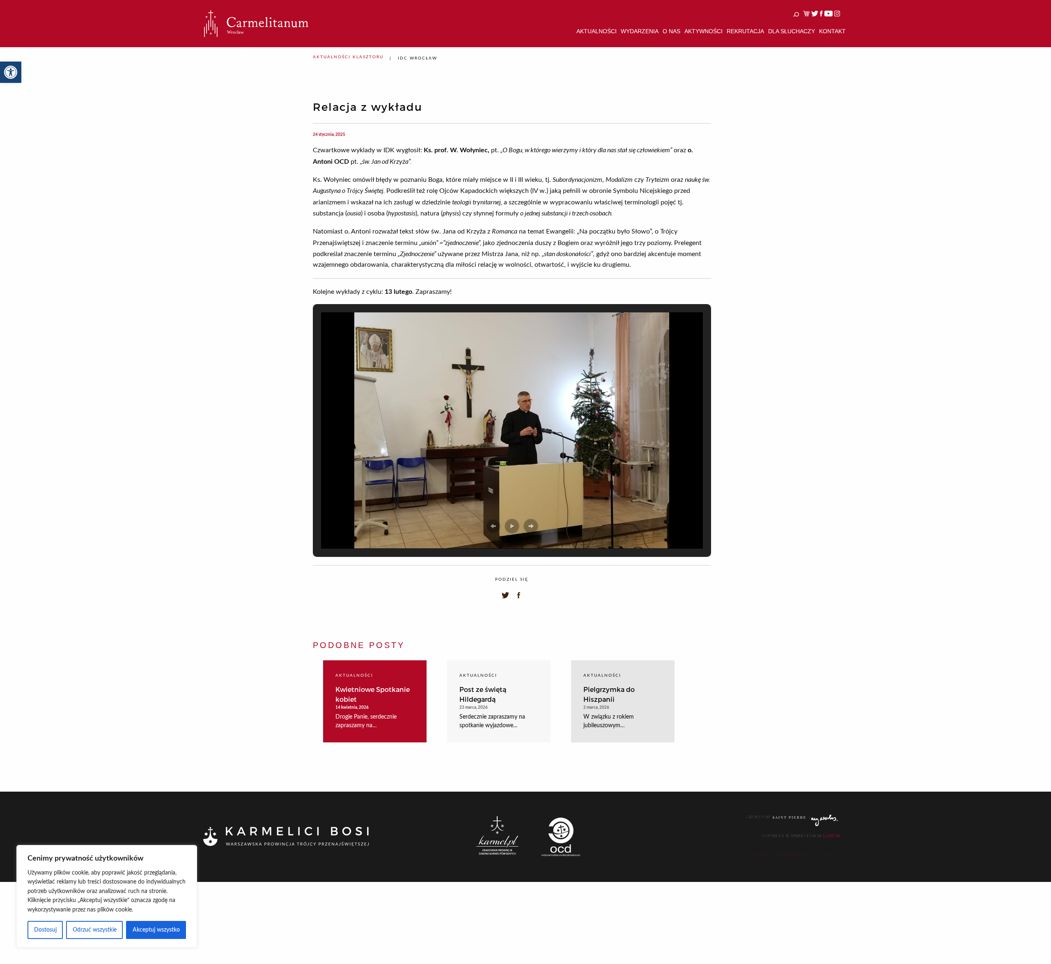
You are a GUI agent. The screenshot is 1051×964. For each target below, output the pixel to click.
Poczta (827, 854)
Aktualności (596, 31)
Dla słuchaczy (791, 31)
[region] (106, 896)
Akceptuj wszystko (156, 930)
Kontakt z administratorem (783, 854)
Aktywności (703, 31)
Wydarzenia (640, 31)
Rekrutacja (745, 31)
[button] (10, 72)
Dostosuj (45, 930)
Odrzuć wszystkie (95, 930)
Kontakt (832, 31)
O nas (671, 31)
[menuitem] (596, 31)
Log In (832, 836)
